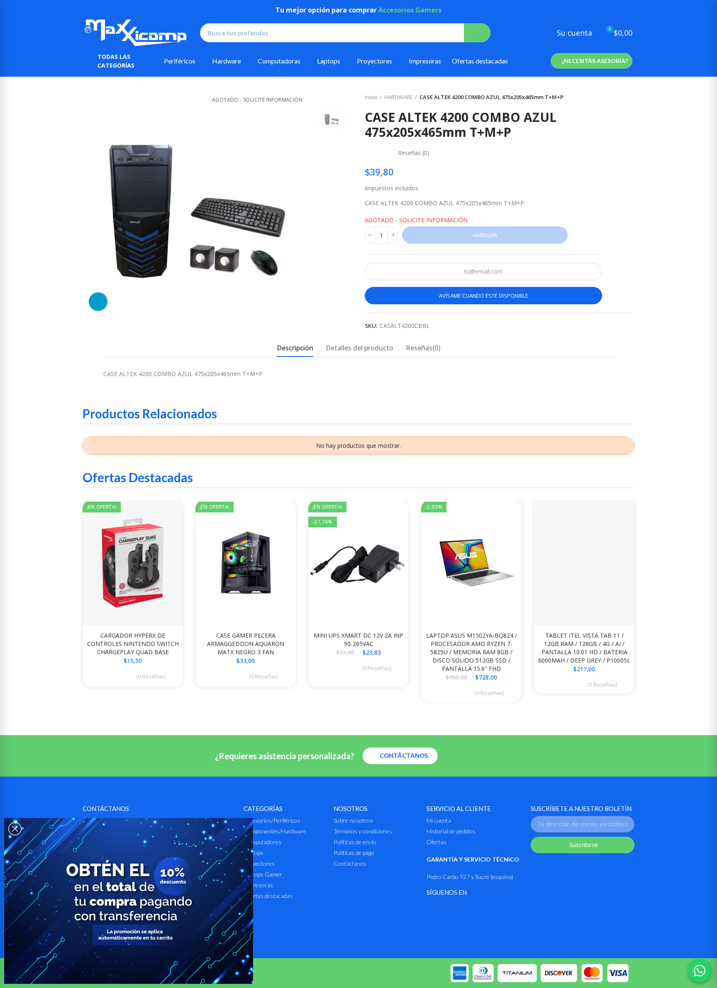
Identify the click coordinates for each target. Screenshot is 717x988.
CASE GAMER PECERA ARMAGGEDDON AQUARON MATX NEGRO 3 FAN (245, 643)
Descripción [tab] (295, 347)
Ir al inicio (618, 97)
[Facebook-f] (432, 909)
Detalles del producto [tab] (359, 347)
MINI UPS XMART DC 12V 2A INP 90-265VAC (358, 639)
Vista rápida (162, 515)
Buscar (477, 32)
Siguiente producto (628, 97)
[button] (591, 61)
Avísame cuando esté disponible (483, 295)
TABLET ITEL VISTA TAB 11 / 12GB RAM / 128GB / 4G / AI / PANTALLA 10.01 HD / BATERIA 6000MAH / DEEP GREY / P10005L (584, 647)
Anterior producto (607, 97)
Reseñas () (413, 153)
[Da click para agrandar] (98, 301)
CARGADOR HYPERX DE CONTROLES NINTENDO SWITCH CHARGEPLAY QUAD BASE (133, 643)
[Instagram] (452, 909)
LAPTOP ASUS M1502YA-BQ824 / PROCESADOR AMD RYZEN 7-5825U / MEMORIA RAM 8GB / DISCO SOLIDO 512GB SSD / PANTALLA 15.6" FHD (471, 651)
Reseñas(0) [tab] (423, 347)
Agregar (485, 235)
